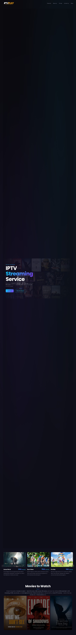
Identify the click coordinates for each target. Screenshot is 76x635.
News (72, 3)
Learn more (9, 290)
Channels (49, 3)
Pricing (60, 3)
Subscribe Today (19, 290)
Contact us (66, 3)
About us (55, 3)
